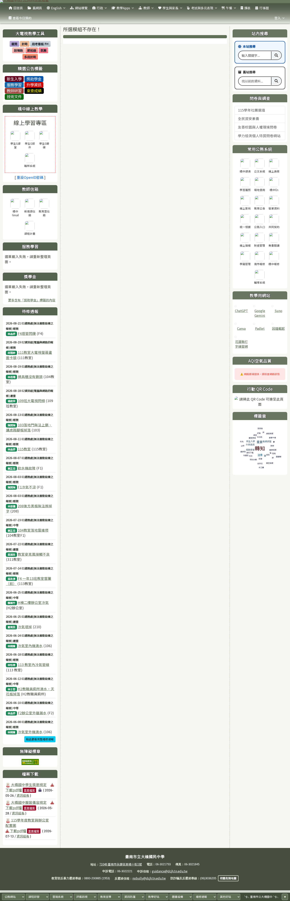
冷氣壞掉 (25, 626)
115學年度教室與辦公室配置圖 (27, 823)
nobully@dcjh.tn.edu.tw (149, 878)
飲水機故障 (27, 468)
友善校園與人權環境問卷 (257, 127)
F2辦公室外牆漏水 (32, 712)
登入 (277, 18)
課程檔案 (269, 433)
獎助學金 (33, 79)
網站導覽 (81, 8)
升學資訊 (33, 85)
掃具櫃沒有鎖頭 (30, 376)
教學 (272, 445)
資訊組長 (23, 795)
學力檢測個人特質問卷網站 (259, 135)
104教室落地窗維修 (33, 530)
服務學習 (14, 85)
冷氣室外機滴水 (30, 731)
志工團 (261, 467)
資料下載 (250, 452)
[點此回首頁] (145, 1)
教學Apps (123, 8)
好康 (260, 458)
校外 (251, 456)
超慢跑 (19, 50)
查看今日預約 (22, 18)
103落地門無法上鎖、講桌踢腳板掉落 (29, 427)
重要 (260, 442)
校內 (241, 441)
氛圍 (44, 50)
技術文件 (14, 96)
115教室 (24, 448)
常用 (274, 453)
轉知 (260, 448)
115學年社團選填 (251, 110)
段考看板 (40, 44)
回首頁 (18, 8)
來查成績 (34, 90)
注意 (260, 455)
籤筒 (15, 44)
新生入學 (14, 79)
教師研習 (14, 90)
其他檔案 (269, 463)
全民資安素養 (248, 118)
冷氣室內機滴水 (30, 645)
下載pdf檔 (17, 830)
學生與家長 (170, 8)
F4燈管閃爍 (27, 333)
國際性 (243, 451)
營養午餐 (272, 437)
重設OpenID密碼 (30, 177)
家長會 (260, 428)
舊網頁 (37, 8)
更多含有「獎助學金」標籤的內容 (31, 300)
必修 (242, 445)
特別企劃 (253, 459)
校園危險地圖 (228, 878)
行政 (100, 8)
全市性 (259, 437)
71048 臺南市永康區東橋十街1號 (120, 864)
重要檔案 (29, 790)
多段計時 (31, 57)
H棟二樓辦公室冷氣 (33, 602)
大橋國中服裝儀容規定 (28, 802)
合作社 (260, 463)
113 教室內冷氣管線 (33, 664)
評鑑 (259, 433)
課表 (247, 8)
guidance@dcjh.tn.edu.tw (169, 871)
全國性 (246, 455)
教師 (146, 8)
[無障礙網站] (30, 761)
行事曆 (264, 8)
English (56, 8)
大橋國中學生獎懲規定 (28, 784)
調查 (255, 435)
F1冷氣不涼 (27, 487)
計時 (25, 44)
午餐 (229, 8)
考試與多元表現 (202, 8)
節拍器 (32, 50)
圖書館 (278, 456)
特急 (268, 455)
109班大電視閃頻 (31, 400)
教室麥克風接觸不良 (34, 554)
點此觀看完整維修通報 (40, 739)
